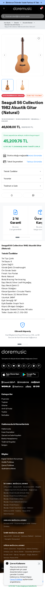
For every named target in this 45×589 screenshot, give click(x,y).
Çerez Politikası (8, 465)
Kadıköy (18, 511)
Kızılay (34, 523)
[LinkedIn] (18, 366)
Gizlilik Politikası (8, 462)
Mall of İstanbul (9, 514)
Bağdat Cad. (33, 490)
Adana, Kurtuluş (32, 549)
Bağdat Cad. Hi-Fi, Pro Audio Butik (16, 490)
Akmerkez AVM (28, 487)
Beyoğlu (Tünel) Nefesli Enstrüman (15, 502)
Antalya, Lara (8, 552)
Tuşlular (5, 402)
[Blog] (38, 366)
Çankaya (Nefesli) (27, 536)
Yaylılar (4, 412)
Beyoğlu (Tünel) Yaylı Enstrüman (15, 508)
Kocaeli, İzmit (8, 555)
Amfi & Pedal (7, 408)
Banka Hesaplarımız (9, 438)
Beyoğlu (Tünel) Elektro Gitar (13, 499)
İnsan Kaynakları (8, 432)
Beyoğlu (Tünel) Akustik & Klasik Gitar (16, 493)
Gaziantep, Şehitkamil (32, 552)
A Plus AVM (8, 487)
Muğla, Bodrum (32, 555)
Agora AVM (8, 536)
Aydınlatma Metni (9, 468)
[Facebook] (4, 366)
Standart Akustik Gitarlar (12, 25)
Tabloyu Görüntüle (34, 162)
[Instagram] (24, 366)
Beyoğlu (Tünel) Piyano (11, 505)
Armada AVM (8, 523)
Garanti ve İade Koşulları (11, 435)
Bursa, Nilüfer (19, 552)
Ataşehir (38, 487)
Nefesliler (5, 415)
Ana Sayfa (7, 23)
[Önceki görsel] (5, 55)
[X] (8, 366)
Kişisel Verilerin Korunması (12, 459)
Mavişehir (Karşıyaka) (12, 539)
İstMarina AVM (9, 511)
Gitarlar (16, 23)
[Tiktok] (28, 366)
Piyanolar (5, 399)
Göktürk (30, 508)
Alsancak (16, 536)
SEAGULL (35, 119)
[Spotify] (34, 366)
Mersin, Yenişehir (20, 555)
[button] (22, 156)
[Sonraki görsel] (40, 55)
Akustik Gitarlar (27, 23)
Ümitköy (6, 526)
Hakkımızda (6, 429)
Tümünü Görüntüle (34, 155)
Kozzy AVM (26, 511)
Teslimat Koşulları (9, 442)
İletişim (4, 445)
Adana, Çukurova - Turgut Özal (14, 549)
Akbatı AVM (17, 487)
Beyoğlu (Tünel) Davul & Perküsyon (15, 496)
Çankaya (38, 536)
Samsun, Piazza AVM (11, 558)
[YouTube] (14, 366)
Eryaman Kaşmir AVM (22, 523)
